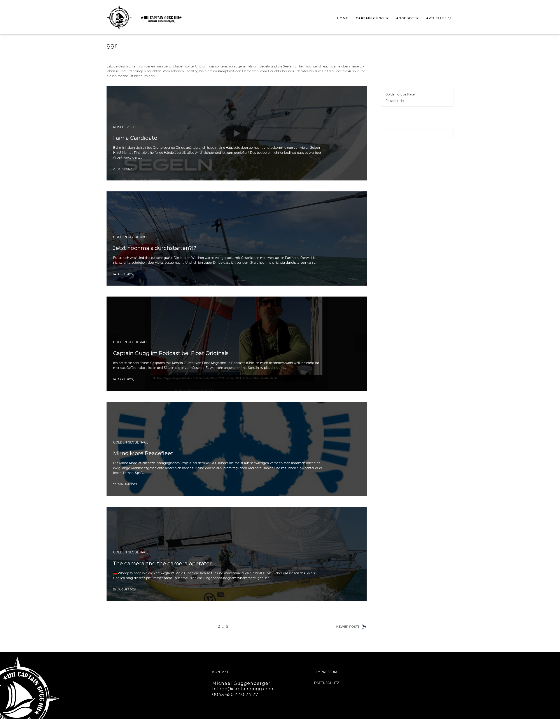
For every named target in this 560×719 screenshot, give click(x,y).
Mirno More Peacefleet (143, 453)
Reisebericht (124, 127)
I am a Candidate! (136, 138)
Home (342, 18)
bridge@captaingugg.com (242, 688)
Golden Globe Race (130, 237)
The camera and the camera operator (162, 563)
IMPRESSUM (326, 672)
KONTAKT (220, 672)
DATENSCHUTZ (326, 683)
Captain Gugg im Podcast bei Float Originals (171, 353)
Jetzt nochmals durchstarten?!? (154, 248)
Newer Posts (348, 627)
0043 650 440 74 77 (235, 694)
